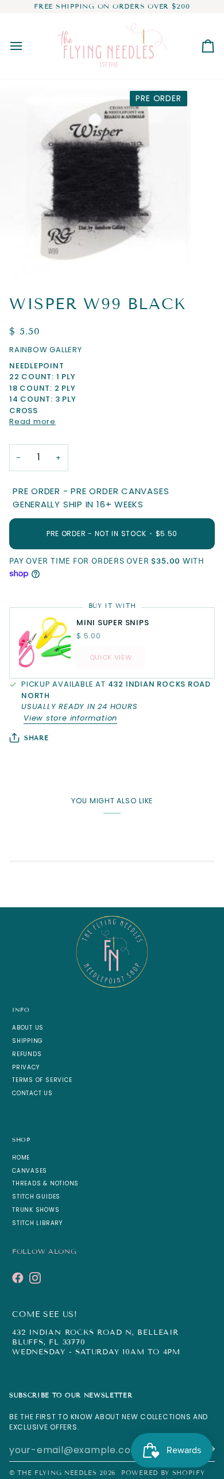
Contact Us (32, 1093)
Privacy (25, 1067)
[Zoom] (21, 256)
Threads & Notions (45, 1183)
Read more (32, 421)
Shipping (27, 1041)
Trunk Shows (36, 1209)
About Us (28, 1027)
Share (36, 738)
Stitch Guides (36, 1196)
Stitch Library (37, 1223)
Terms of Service (42, 1080)
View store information (70, 717)
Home (21, 1157)
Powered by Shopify (162, 1473)
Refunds (26, 1054)
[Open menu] (26, 46)
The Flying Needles (56, 1473)
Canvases (29, 1170)
